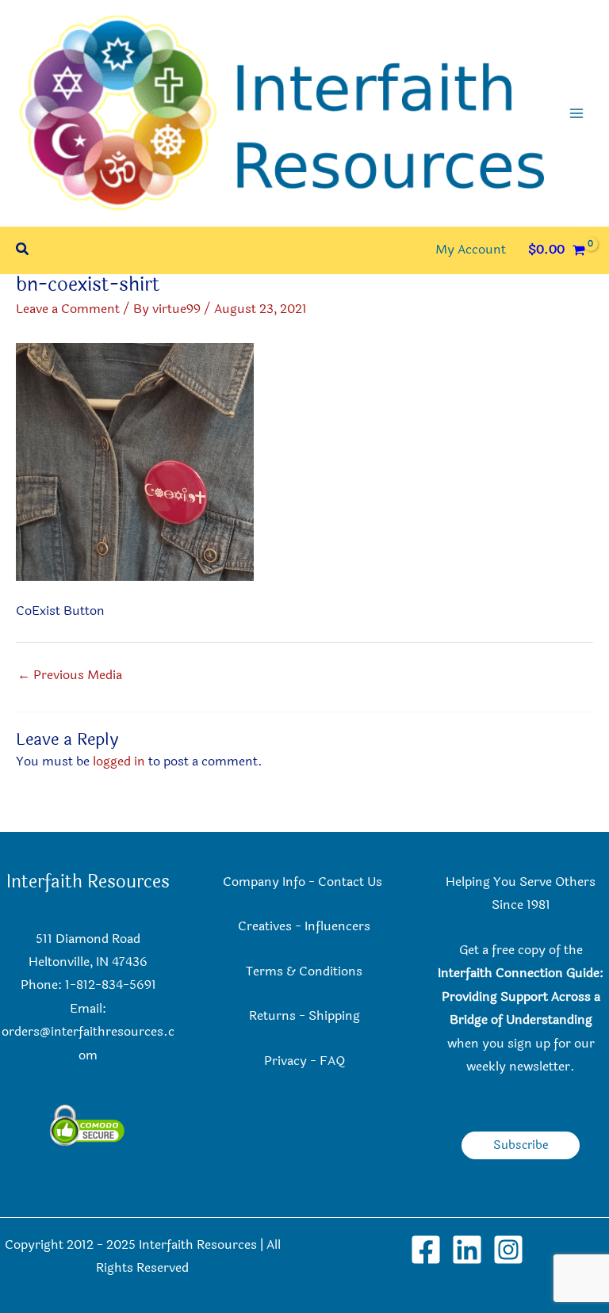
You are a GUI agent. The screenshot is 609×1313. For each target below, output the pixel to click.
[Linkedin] (467, 1249)
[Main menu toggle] (576, 113)
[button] (23, 250)
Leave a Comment (68, 309)
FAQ (332, 1061)
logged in (119, 761)
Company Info (264, 881)
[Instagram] (508, 1249)
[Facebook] (426, 1249)
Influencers (337, 926)
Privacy (285, 1061)
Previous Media (69, 675)
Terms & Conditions (304, 971)
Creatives (265, 926)
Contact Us (351, 881)
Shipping (334, 1015)
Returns (272, 1015)
